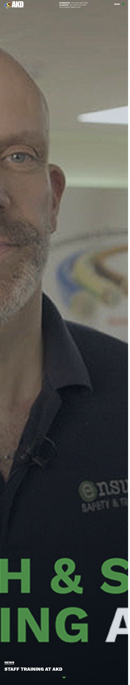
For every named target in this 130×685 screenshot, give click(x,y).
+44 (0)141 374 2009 (77, 5)
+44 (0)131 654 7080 (79, 3)
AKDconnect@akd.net (70, 7)
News (9, 662)
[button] (118, 4)
